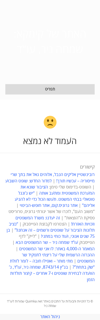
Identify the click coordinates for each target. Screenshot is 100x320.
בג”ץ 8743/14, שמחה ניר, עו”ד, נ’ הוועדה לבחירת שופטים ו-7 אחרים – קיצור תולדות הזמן (52, 273)
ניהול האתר (50, 316)
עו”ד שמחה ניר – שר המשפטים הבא (47, 242)
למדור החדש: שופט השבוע (28, 181)
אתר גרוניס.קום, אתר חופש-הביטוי (49, 205)
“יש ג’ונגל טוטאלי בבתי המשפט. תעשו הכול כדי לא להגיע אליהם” (55, 199)
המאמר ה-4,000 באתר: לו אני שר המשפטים (57, 249)
